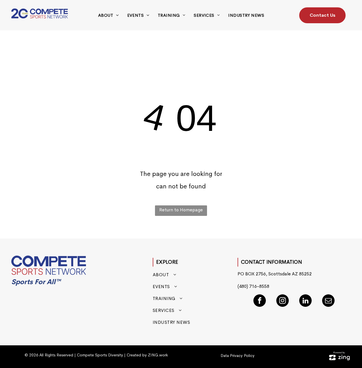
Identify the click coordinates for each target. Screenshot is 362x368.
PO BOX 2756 (252, 274)
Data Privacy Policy (238, 355)
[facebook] (259, 301)
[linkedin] (305, 301)
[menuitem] (108, 15)
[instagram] (282, 301)
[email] (328, 301)
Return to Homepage (181, 210)
